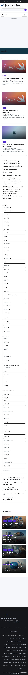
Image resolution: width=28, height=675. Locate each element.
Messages (13, 647)
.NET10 (5, 214)
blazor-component (10, 169)
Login (9, 647)
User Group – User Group (15, 665)
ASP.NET (5, 243)
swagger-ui (12, 191)
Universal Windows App (9, 294)
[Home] (6, 15)
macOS (19, 184)
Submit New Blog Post (16, 656)
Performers (23, 650)
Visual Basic (6, 302)
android (5, 161)
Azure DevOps (7, 411)
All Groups (8, 635)
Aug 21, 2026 (7, 555)
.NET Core (6, 207)
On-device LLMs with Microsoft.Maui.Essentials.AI (10, 488)
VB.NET (5, 298)
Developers (6, 258)
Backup (12, 635)
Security (6, 455)
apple (8, 161)
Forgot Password (7, 644)
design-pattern (17, 180)
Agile (5, 236)
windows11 (14, 196)
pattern (12, 189)
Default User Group (17, 638)
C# (4, 254)
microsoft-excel (17, 186)
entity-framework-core (8, 182)
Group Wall (18, 644)
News (4, 336)
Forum (13, 644)
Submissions (7, 656)
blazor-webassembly (12, 175)
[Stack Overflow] (8, 1)
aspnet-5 (5, 163)
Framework (6, 265)
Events (24, 641)
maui (5, 186)
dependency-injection (8, 179)
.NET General (7, 211)
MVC (5, 283)
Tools (4, 398)
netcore (8, 189)
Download (24, 638)
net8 (4, 189)
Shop (3, 656)
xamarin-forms (20, 196)
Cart (20, 635)
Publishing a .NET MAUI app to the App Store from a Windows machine (13, 478)
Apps (5, 345)
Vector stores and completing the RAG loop (13, 567)
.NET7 (5, 225)
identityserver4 (6, 184)
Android (5, 403)
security (4, 191)
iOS (4, 425)
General (5, 269)
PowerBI (6, 447)
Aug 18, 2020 (7, 148)
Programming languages (9, 365)
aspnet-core (13, 163)
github (19, 182)
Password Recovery (16, 650)
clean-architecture (7, 178)
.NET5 (5, 218)
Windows (6, 465)
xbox (4, 198)
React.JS (5, 327)
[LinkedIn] (14, 1)
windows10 (7, 196)
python (20, 189)
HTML (5, 273)
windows (15, 193)
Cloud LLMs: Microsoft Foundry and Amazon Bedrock (12, 538)
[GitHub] (5, 1)
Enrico (13, 80)
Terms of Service (13, 673)
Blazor (5, 251)
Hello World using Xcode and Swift (13, 78)
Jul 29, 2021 (6, 80)
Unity (5, 458)
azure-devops (7, 166)
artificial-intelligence (16, 161)
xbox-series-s (8, 198)
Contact (10, 638)
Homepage (23, 644)
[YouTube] (17, 1)
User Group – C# (15, 662)
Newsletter (9, 650)
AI (4, 400)
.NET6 (5, 222)
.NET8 (5, 229)
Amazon (5, 338)
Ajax (5, 240)
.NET (4, 205)
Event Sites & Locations (11, 641)
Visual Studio (7, 305)
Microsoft (6, 356)
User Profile (23, 665)
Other (5, 360)
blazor (21, 166)
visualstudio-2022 (5, 193)
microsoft (10, 187)
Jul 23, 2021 (6, 114)
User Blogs (24, 656)
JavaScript (5, 321)
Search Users (19, 653)
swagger (8, 191)
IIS (4, 276)
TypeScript (6, 331)
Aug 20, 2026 (7, 570)
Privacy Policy (6, 653)
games (16, 182)
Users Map (20, 668)
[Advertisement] (14, 33)
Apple (4, 141)
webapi (11, 193)
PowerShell (6, 451)
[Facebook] (23, 1)
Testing (5, 291)
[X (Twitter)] (11, 1)
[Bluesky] (20, 1)
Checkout (24, 635)
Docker (5, 418)
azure (20, 163)
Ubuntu (6, 431)
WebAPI (5, 309)
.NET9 (5, 233)
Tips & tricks (6, 394)
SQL (5, 287)
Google (5, 349)
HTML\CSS (6, 367)
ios (11, 184)
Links (5, 647)
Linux (5, 429)
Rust (5, 382)
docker (22, 179)
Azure (5, 247)
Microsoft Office (7, 440)
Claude (5, 414)
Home (3, 635)
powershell (16, 189)
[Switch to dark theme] (24, 14)
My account (18, 647)
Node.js (5, 444)
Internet (6, 353)
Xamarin (6, 313)
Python (5, 374)
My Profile (24, 647)
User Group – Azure (7, 662)
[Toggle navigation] (2, 14)
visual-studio (17, 191)
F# (4, 262)
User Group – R (23, 662)
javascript (15, 184)
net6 (21, 187)
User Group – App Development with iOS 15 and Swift (15, 659)
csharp (13, 178)
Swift (4, 75)
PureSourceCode (12, 5)
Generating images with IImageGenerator (9, 498)
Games (4, 318)
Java (5, 371)
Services (24, 653)
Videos (24, 668)
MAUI (5, 280)
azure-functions (14, 166)
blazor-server (8, 172)
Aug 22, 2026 (7, 526)
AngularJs (6, 323)
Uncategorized (7, 470)
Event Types (19, 641)
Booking (16, 635)
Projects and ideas (8, 390)
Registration (12, 653)
